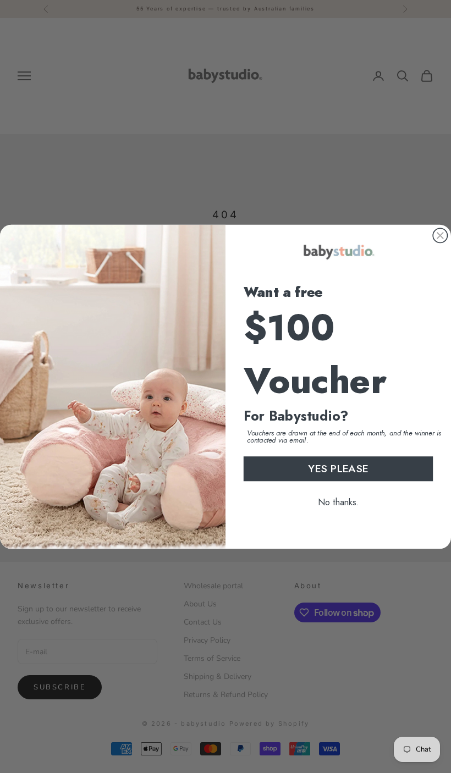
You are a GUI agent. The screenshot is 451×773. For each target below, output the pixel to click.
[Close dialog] (440, 235)
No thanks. (338, 502)
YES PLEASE (338, 468)
